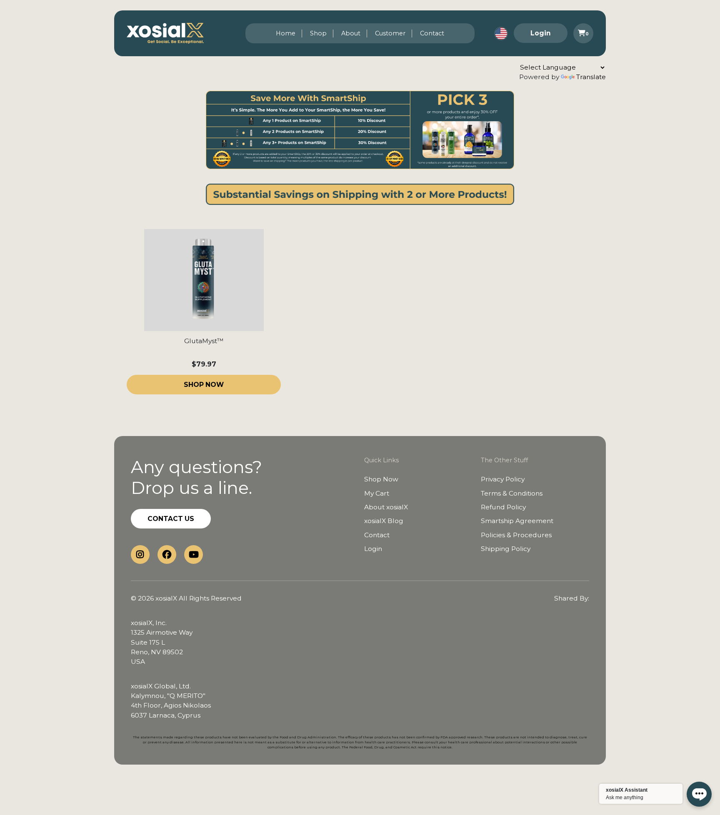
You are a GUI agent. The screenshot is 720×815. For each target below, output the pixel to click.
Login (540, 33)
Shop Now (381, 479)
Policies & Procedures (516, 535)
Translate (591, 77)
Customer (390, 33)
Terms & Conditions (511, 493)
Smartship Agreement (517, 521)
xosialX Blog (383, 521)
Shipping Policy (505, 549)
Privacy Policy (503, 479)
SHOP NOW (204, 385)
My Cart (376, 493)
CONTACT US (171, 519)
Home (285, 33)
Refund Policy (503, 507)
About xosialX (386, 507)
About (350, 33)
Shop (318, 33)
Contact (432, 33)
